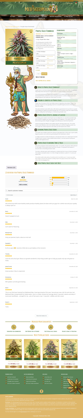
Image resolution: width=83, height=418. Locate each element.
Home (7, 26)
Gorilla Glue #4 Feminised (12, 379)
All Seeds (12, 16)
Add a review (23, 184)
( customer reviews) (47, 34)
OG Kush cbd (47, 381)
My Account (70, 3)
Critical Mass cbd (48, 377)
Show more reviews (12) (41, 315)
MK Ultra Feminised (11, 377)
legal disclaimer (24, 411)
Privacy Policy (66, 383)
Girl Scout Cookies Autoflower (32, 383)
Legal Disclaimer (66, 381)
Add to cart (44, 73)
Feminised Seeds (22, 16)
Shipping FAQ (66, 387)
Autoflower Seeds (34, 16)
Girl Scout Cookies (48, 383)
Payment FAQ (66, 385)
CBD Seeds (44, 16)
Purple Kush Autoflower (31, 381)
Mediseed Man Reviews (55, 16)
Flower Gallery (68, 16)
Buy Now (13, 355)
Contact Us (41, 18)
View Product (13, 367)
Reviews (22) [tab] (11, 167)
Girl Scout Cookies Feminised (13, 383)
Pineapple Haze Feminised (12, 381)
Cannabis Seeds (14, 26)
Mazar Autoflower (30, 377)
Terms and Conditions (67, 379)
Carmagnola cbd (48, 379)
